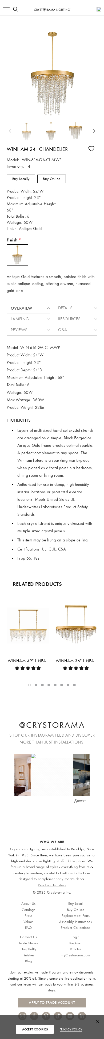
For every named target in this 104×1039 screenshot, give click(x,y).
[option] (27, 131)
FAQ (28, 927)
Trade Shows (28, 943)
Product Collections (75, 927)
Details (65, 308)
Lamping (20, 319)
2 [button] (36, 685)
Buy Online (51, 178)
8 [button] (74, 685)
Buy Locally (20, 178)
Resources (69, 319)
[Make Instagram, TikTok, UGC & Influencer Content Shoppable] (80, 801)
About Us (28, 903)
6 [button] (61, 685)
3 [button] (42, 685)
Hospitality (29, 949)
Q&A (62, 330)
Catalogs (28, 909)
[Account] (99, 9)
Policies (75, 949)
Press (28, 915)
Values (28, 921)
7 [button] (68, 685)
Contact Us (28, 937)
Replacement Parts (76, 915)
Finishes (28, 955)
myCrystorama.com (75, 955)
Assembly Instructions (75, 921)
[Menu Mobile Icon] (6, 9)
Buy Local (75, 903)
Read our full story (52, 885)
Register (75, 943)
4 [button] (48, 685)
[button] (52, 775)
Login (75, 937)
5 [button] (55, 685)
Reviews (19, 330)
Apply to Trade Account (52, 1002)
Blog (28, 961)
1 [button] (29, 685)
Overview (22, 308)
